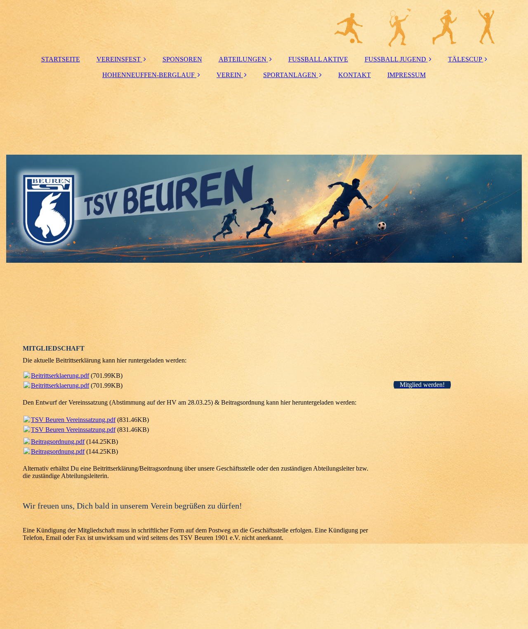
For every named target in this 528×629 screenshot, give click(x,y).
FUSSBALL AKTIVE (318, 59)
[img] (264, 24)
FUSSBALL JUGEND (395, 59)
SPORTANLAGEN (289, 74)
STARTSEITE (60, 59)
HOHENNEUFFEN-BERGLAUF (148, 74)
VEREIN (229, 74)
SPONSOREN (182, 59)
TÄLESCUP (465, 59)
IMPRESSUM (406, 74)
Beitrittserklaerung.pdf (60, 375)
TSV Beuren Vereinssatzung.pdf (73, 419)
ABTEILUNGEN (242, 59)
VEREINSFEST (119, 59)
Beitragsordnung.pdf (58, 441)
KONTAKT (354, 74)
